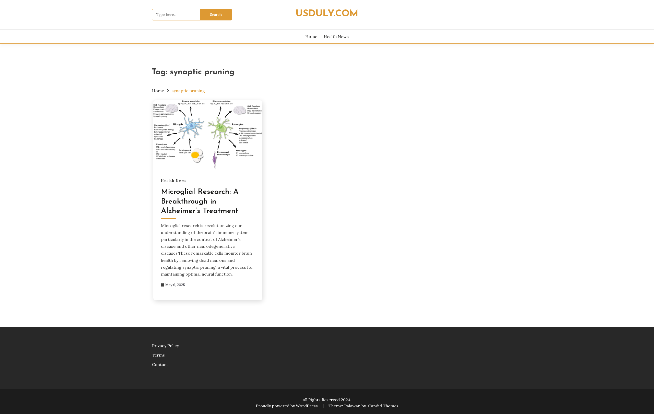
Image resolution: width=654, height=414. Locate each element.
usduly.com (327, 14)
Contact (160, 364)
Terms (158, 355)
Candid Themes (383, 405)
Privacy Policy (165, 345)
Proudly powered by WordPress (287, 405)
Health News (336, 36)
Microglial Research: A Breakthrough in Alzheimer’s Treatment (200, 201)
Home (311, 36)
